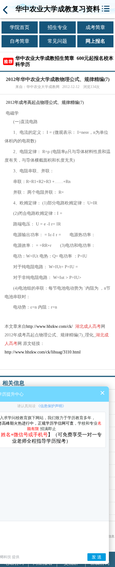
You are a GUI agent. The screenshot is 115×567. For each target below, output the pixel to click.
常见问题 (57, 41)
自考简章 (19, 41)
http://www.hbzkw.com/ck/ (49, 326)
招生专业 (57, 27)
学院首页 (19, 27)
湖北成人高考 (88, 326)
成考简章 (95, 27)
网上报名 (95, 41)
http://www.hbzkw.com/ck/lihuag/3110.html (43, 352)
